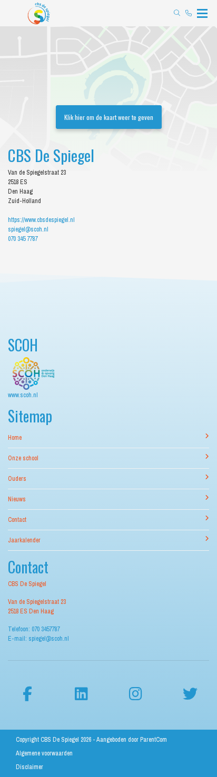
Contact (17, 520)
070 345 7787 (22, 239)
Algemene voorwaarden (44, 753)
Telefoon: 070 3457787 (34, 629)
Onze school (23, 458)
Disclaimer (29, 767)
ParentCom (153, 739)
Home (15, 437)
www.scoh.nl (23, 395)
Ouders (17, 479)
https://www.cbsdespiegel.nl (41, 220)
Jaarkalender (24, 540)
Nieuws (17, 499)
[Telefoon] (188, 13)
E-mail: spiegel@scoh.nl (38, 638)
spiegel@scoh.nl (28, 229)
